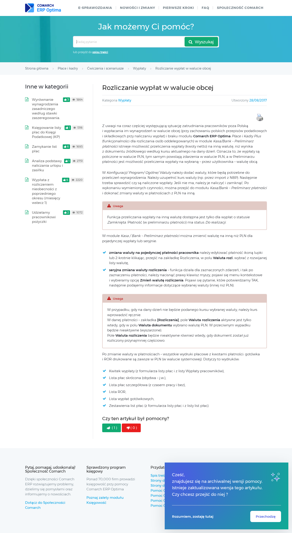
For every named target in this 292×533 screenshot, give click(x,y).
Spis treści (159, 475)
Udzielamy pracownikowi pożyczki (44, 217)
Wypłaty (124, 100)
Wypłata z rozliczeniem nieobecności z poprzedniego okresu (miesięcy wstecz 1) (46, 191)
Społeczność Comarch (240, 8)
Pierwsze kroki (178, 8)
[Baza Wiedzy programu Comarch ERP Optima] (43, 8)
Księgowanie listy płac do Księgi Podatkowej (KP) (46, 132)
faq (205, 8)
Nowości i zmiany (137, 8)
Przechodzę (266, 516)
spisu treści (100, 52)
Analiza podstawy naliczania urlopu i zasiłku (47, 165)
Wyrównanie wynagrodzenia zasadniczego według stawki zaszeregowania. (46, 108)
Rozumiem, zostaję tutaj (192, 516)
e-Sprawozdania (95, 8)
